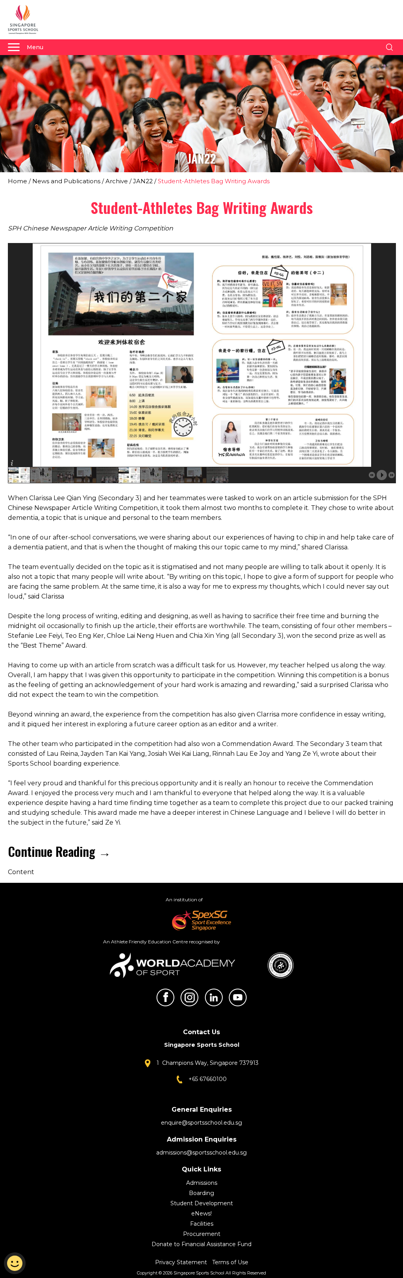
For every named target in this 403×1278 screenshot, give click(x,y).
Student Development (201, 1203)
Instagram (189, 997)
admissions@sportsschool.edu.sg (201, 1152)
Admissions (201, 1182)
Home (17, 181)
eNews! (201, 1213)
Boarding (201, 1193)
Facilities (201, 1223)
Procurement (201, 1233)
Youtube (238, 997)
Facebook (165, 997)
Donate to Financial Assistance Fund (201, 1244)
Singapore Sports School (27, 20)
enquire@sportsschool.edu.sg (201, 1122)
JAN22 (143, 181)
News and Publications (66, 181)
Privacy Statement (182, 1262)
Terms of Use (230, 1262)
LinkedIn (214, 997)
